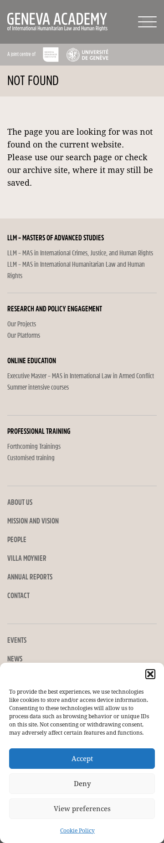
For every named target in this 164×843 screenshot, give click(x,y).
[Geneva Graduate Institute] (51, 54)
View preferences (82, 809)
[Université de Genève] (87, 54)
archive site (45, 170)
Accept (82, 759)
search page (89, 157)
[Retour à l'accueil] (38, 22)
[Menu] (147, 21)
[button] (150, 674)
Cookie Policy (77, 831)
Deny (82, 784)
